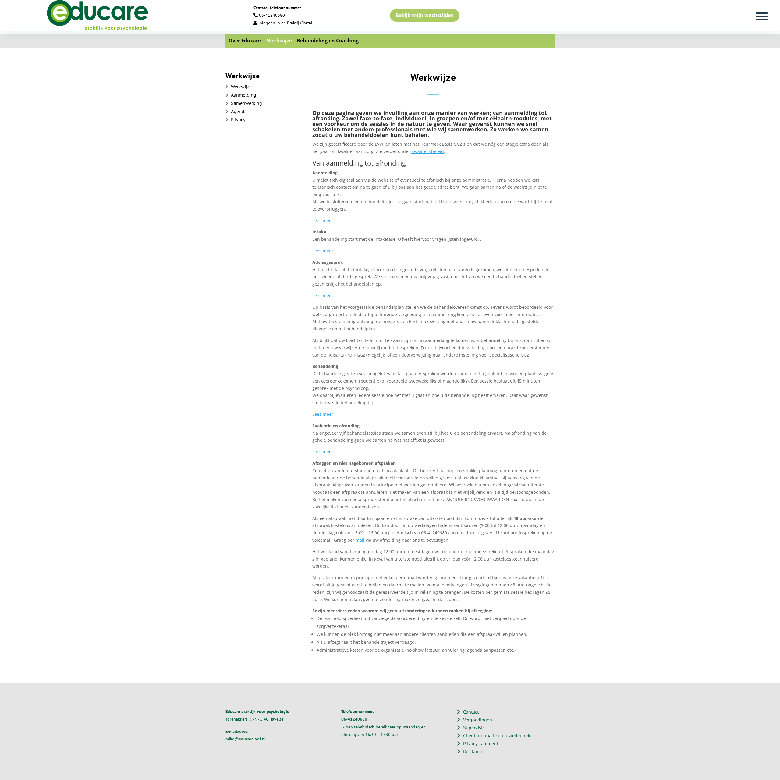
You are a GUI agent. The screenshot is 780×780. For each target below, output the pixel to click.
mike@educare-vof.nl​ (245, 739)
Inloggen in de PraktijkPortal (285, 23)
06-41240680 (272, 15)
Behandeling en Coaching (325, 40)
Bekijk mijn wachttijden (424, 15)
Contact (471, 712)
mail (361, 540)
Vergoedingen (477, 720)
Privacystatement (480, 743)
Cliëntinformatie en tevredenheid (497, 735)
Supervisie (474, 728)
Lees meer (322, 220)
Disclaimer (474, 751)
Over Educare (245, 40)
